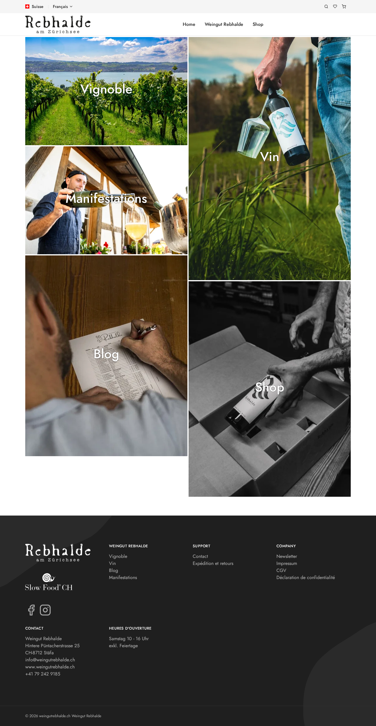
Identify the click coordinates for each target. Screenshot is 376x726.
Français (60, 6)
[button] (106, 91)
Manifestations (106, 198)
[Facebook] (31, 609)
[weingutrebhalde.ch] (57, 24)
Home (189, 24)
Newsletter (286, 556)
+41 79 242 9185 (42, 673)
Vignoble (106, 89)
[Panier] (344, 6)
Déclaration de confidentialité (305, 577)
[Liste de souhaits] (335, 6)
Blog (106, 354)
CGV (281, 570)
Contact (200, 556)
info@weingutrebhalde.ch (50, 659)
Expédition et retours (213, 563)
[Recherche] (326, 6)
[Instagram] (45, 609)
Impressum (286, 563)
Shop (258, 24)
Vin (269, 157)
